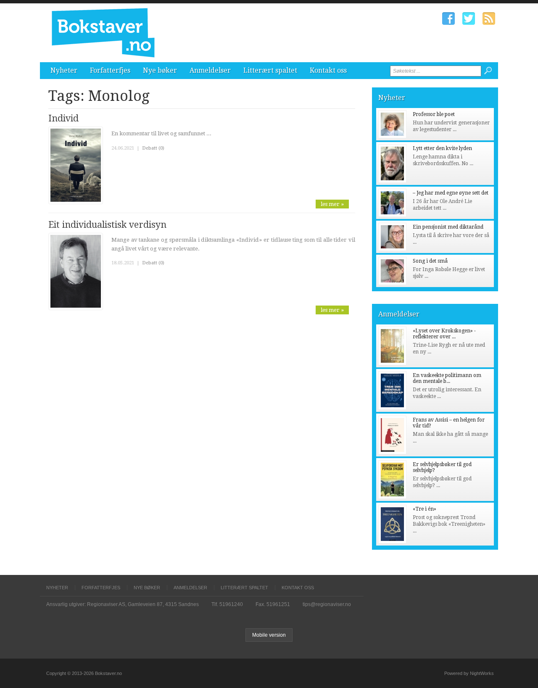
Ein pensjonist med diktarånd (448, 227)
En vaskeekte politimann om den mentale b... (447, 378)
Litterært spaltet (270, 70)
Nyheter (63, 70)
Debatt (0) (153, 148)
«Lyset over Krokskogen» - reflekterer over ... (444, 334)
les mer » (332, 204)
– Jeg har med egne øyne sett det (450, 193)
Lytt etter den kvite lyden (442, 148)
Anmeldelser (210, 70)
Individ (63, 118)
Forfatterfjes (110, 70)
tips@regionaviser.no (327, 604)
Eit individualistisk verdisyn (107, 224)
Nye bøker (160, 70)
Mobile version (269, 635)
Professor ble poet (434, 114)
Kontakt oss (328, 70)
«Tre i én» (424, 509)
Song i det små (430, 261)
